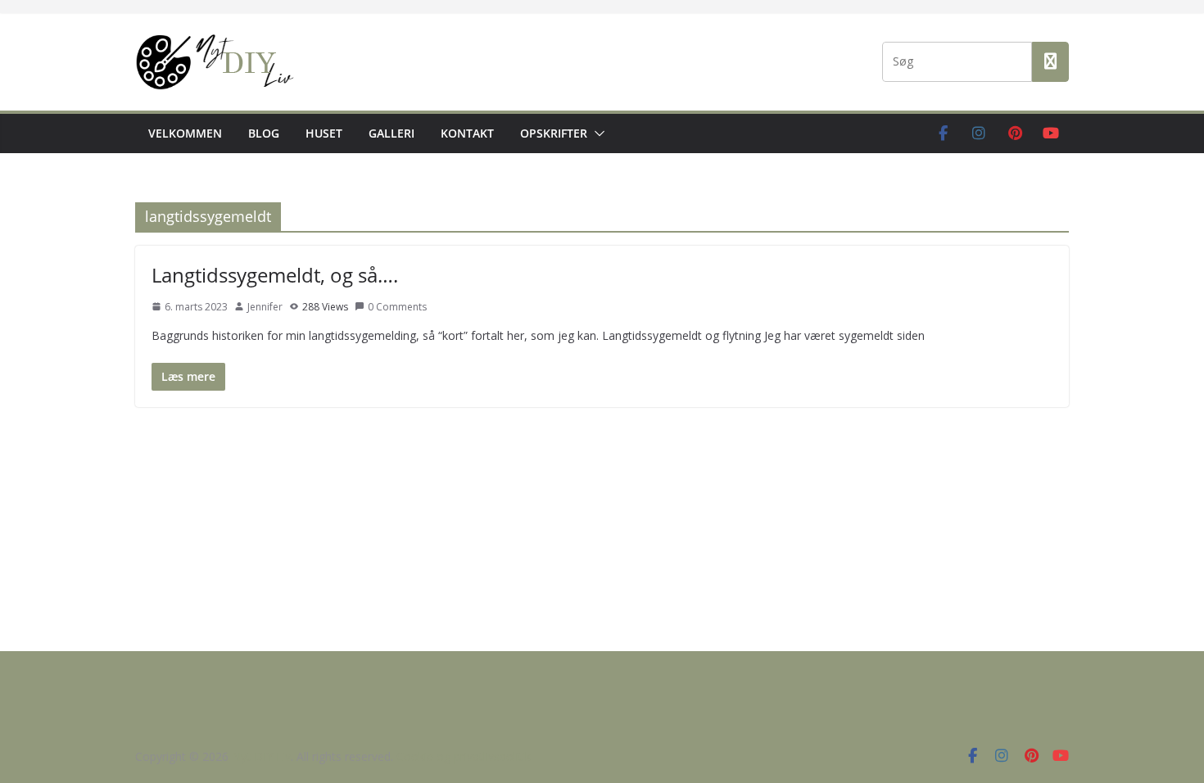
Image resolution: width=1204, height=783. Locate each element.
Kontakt (467, 133)
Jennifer (265, 307)
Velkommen (185, 133)
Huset (324, 133)
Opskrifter (553, 133)
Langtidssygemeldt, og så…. (275, 274)
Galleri (391, 133)
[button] (596, 133)
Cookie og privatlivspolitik (463, 756)
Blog (263, 133)
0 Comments (397, 307)
